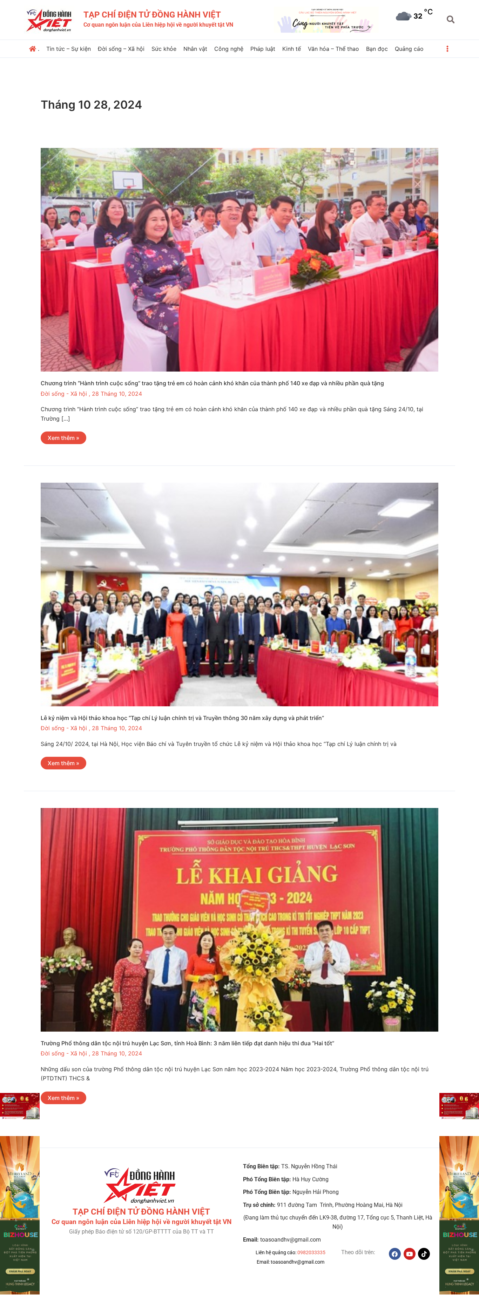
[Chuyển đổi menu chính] (447, 48)
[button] (451, 20)
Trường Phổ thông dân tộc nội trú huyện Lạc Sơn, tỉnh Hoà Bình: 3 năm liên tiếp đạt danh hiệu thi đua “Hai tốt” (187, 1043)
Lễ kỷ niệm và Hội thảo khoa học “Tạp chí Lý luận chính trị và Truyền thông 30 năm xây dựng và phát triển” (182, 717)
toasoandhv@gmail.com (297, 1262)
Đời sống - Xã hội (64, 393)
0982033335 (311, 1252)
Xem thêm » (63, 436)
